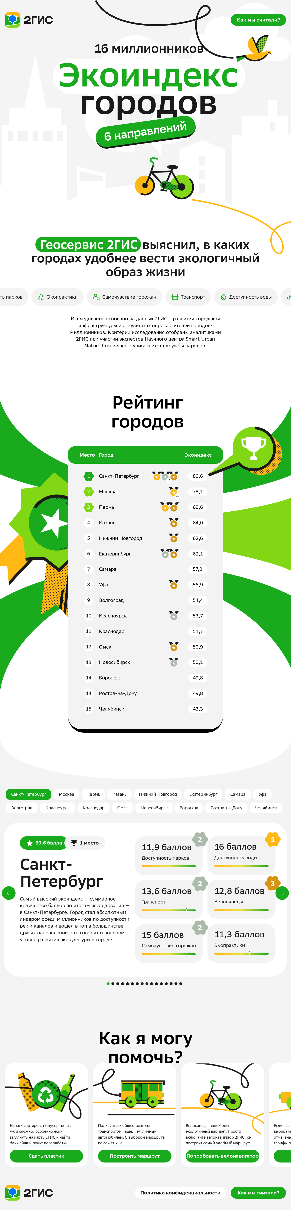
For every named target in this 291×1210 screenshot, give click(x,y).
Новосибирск (154, 808)
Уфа (262, 794)
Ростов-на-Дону (226, 808)
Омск (122, 808)
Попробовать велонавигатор (222, 1156)
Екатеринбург (203, 794)
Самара (237, 794)
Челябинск (266, 808)
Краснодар (94, 808)
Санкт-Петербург (28, 794)
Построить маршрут (135, 1156)
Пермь (93, 794)
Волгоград (21, 808)
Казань (119, 794)
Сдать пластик (46, 1156)
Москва (66, 794)
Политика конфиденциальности (180, 1193)
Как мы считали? (258, 20)
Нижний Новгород (158, 794)
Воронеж (189, 808)
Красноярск (57, 808)
